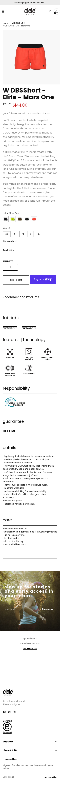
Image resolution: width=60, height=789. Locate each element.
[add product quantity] (5, 267)
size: (6, 228)
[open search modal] (50, 11)
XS (6, 234)
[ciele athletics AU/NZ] (30, 11)
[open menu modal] (3, 11)
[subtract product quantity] (15, 267)
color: (11, 213)
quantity (8, 261)
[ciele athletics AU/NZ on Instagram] (14, 712)
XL (39, 234)
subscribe (50, 777)
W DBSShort (17, 23)
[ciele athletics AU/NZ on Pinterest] (9, 712)
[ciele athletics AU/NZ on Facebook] (4, 712)
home (5, 23)
